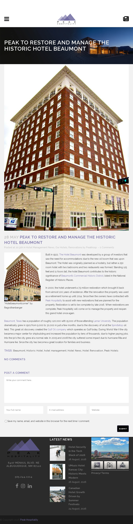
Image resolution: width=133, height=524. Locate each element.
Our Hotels (61, 247)
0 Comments (107, 247)
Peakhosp (91, 247)
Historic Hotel (34, 350)
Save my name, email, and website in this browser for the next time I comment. (48, 421)
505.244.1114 (23, 476)
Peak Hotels (111, 350)
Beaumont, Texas (13, 321)
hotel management (55, 350)
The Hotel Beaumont (70, 254)
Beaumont (19, 350)
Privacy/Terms (100, 473)
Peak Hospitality (54, 300)
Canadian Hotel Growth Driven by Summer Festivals (77, 496)
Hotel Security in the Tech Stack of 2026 (77, 451)
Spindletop (117, 325)
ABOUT (97, 468)
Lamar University (102, 321)
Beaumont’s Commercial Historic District (82, 275)
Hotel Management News (40, 247)
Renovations (75, 247)
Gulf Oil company (57, 329)
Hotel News (74, 350)
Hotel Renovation (93, 350)
